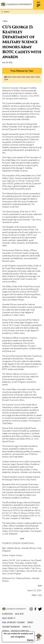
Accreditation (7, 613)
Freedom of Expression (20, 631)
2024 (18, 77)
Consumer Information (11, 626)
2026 (9, 77)
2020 (37, 77)
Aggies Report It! (8, 618)
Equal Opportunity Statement (13, 622)
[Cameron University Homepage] (16, 4)
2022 (28, 77)
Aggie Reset (19, 613)
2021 (33, 77)
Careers (30, 622)
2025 (14, 77)
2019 (6, 79)
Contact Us (26, 626)
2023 (23, 77)
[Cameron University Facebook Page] (35, 609)
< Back (4, 21)
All (5, 77)
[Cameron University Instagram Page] (31, 609)
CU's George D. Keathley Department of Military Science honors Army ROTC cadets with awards (21, 42)
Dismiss (30, 640)
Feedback (5, 631)
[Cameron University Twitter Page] (40, 609)
